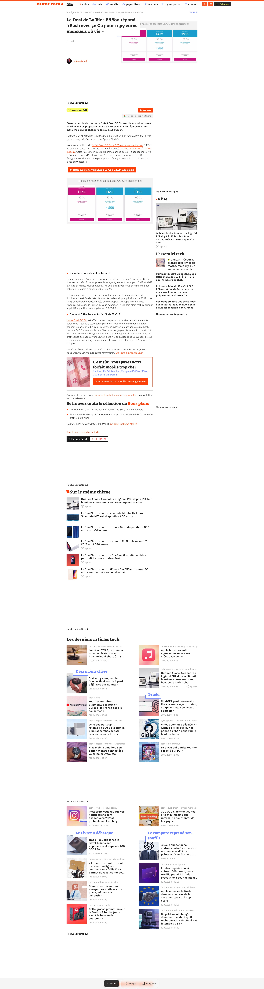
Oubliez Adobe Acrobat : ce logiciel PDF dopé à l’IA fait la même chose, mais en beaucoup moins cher (116, 500)
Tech (195, 12)
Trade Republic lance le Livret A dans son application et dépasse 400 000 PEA (107, 844)
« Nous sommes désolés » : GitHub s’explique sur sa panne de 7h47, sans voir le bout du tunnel (178, 729)
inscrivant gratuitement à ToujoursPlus (116, 395)
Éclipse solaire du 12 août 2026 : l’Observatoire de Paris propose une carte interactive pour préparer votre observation (175, 291)
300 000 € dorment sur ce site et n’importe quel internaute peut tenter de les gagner (178, 816)
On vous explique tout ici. (124, 424)
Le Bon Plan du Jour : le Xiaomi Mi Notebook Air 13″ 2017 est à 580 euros (114, 543)
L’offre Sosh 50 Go (77, 320)
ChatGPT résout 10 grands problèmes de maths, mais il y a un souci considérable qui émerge (181, 264)
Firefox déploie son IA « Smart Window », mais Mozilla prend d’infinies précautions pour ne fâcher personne (179, 873)
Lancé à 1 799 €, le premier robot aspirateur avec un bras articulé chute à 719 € (106, 653)
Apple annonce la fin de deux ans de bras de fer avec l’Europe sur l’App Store (176, 896)
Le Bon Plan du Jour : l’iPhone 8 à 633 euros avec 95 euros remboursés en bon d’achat (114, 571)
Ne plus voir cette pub (77, 102)
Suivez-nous (145, 110)
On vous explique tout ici (129, 352)
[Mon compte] (204, 4)
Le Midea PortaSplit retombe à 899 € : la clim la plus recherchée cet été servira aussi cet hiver (107, 729)
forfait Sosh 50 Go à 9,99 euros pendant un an (117, 145)
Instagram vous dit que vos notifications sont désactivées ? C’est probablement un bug (107, 816)
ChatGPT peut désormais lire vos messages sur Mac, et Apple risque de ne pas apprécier (179, 706)
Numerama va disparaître (171, 314)
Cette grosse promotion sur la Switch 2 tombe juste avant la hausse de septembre (107, 913)
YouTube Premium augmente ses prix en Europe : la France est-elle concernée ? (106, 706)
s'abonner (224, 4)
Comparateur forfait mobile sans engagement (121, 381)
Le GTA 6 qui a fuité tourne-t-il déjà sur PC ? (179, 749)
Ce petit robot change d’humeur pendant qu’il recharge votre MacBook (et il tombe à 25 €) (179, 919)
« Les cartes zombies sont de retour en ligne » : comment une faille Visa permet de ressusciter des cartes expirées (106, 868)
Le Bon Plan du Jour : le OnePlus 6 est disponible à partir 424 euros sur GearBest (114, 557)
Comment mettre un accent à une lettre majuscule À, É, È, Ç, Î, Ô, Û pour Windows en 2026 (176, 276)
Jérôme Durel (80, 61)
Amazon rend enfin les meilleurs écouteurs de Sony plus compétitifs (106, 409)
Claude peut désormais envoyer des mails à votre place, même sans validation (105, 890)
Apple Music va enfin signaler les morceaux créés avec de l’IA (175, 653)
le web (147, 136)
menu (70, 3)
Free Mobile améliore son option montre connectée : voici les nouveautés (106, 750)
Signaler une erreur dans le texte (83, 432)
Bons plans (138, 403)
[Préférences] (210, 4)
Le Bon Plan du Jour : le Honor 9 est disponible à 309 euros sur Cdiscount (115, 529)
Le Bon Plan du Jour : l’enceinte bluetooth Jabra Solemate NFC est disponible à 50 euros (112, 514)
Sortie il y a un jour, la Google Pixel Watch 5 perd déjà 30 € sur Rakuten (106, 681)
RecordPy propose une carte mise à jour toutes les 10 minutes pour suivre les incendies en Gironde (176, 304)
